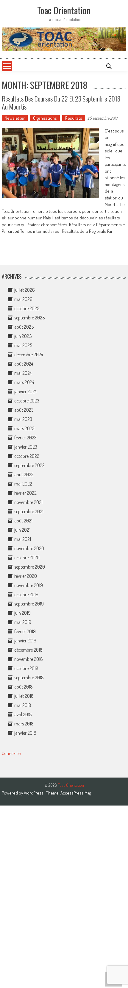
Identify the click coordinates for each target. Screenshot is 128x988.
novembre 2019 (28, 585)
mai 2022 (23, 484)
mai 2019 (22, 622)
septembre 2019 (29, 604)
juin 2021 (22, 530)
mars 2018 (24, 724)
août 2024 (23, 364)
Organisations (45, 118)
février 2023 (25, 438)
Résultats (73, 118)
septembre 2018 (29, 677)
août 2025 (24, 327)
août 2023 (24, 410)
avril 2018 (23, 714)
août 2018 (23, 687)
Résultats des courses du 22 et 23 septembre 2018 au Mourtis (61, 102)
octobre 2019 (26, 594)
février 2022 (25, 493)
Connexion (11, 753)
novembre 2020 (29, 548)
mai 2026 (23, 299)
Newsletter (15, 118)
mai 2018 (22, 705)
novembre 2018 (28, 659)
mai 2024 (23, 373)
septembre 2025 (29, 318)
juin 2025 (23, 336)
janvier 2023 (25, 447)
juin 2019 (22, 613)
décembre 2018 (28, 650)
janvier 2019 (25, 641)
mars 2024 (24, 382)
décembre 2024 (28, 355)
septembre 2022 (29, 465)
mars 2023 (24, 428)
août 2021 (23, 521)
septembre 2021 (28, 511)
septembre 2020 (29, 567)
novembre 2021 (28, 502)
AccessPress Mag (75, 793)
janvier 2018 (25, 733)
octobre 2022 (26, 456)
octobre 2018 (26, 668)
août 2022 (24, 474)
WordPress (34, 793)
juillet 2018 (24, 696)
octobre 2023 (26, 401)
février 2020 (25, 576)
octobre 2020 (27, 558)
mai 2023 (23, 419)
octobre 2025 (26, 308)
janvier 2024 (25, 391)
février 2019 (25, 631)
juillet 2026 (24, 290)
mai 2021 (22, 539)
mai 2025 (23, 345)
